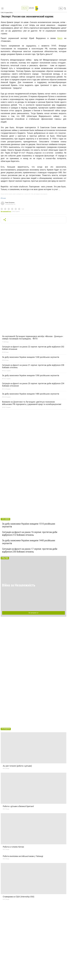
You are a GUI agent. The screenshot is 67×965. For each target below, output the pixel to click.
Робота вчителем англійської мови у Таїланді (23, 856)
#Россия (3, 198)
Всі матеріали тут (33, 613)
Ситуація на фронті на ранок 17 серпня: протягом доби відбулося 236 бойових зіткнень (29, 550)
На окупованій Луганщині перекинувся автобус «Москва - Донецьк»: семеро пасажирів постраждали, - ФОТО (32, 337)
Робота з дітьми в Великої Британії (18, 806)
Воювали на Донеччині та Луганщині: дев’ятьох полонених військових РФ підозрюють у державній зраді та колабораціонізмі (31, 403)
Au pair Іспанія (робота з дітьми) (17, 766)
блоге (59, 38)
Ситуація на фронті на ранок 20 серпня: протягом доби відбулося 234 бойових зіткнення (33, 384)
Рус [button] (61, 8)
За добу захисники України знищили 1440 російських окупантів (28, 542)
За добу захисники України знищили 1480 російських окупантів (30, 394)
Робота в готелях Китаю (13, 847)
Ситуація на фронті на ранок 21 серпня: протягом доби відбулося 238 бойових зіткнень (33, 366)
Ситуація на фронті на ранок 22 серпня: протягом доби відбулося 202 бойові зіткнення (33, 347)
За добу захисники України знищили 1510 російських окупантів (28, 525)
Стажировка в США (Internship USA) (18, 896)
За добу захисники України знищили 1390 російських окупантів (30, 375)
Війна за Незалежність (18, 585)
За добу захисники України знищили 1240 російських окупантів (30, 357)
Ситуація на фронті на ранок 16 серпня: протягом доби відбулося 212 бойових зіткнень (29, 533)
